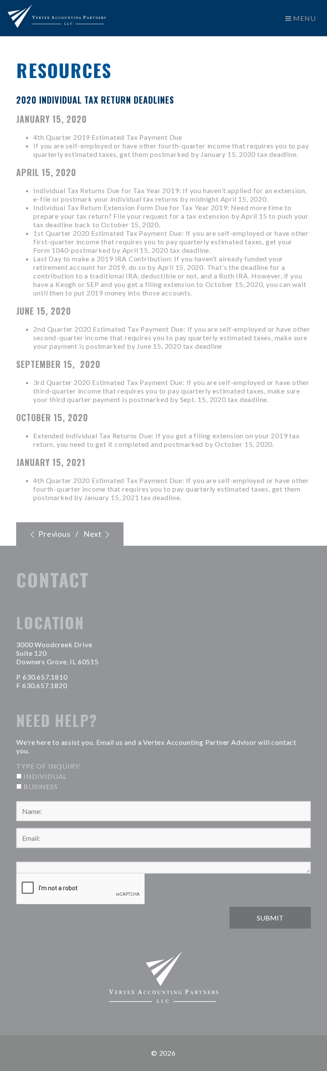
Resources (64, 69)
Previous (53, 533)
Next (93, 533)
